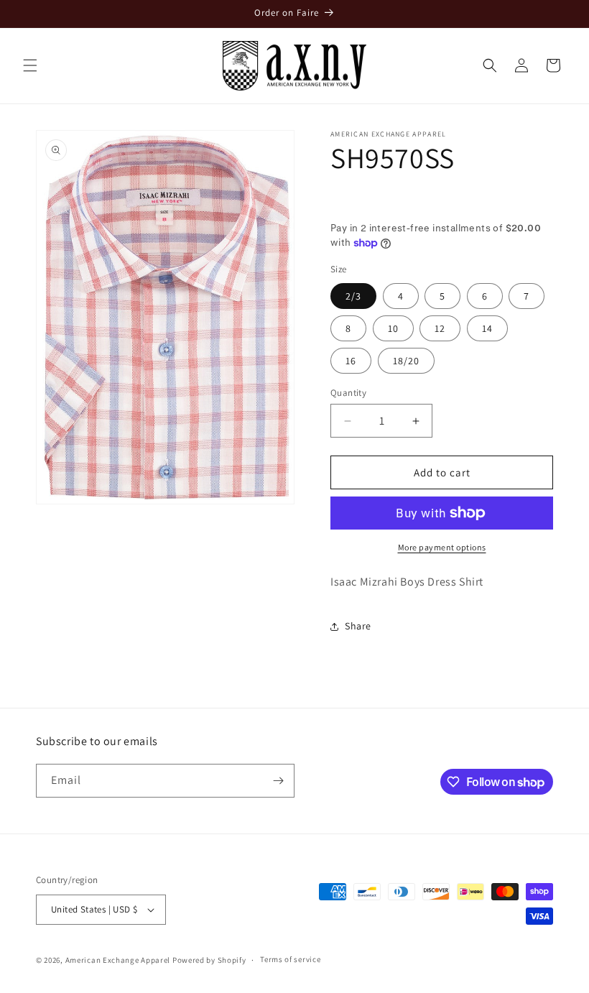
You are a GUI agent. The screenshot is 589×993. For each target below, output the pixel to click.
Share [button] (358, 625)
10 (393, 328)
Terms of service (290, 959)
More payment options (442, 547)
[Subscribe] (278, 781)
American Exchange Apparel (118, 960)
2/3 (353, 296)
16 (350, 360)
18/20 (406, 360)
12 (440, 328)
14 (487, 328)
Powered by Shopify (209, 960)
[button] (30, 65)
